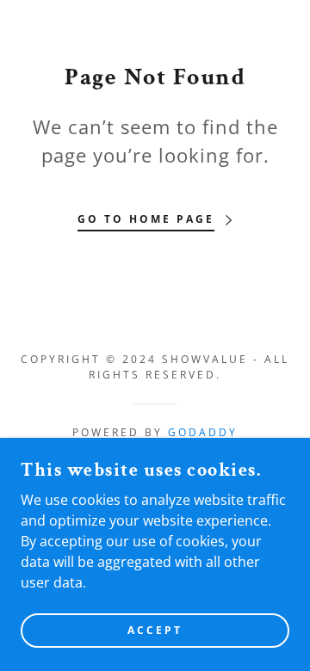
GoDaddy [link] (203, 432)
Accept (155, 630)
